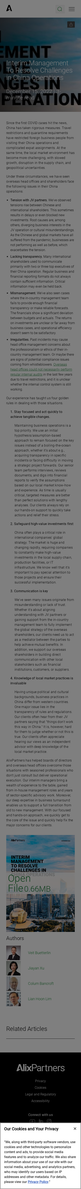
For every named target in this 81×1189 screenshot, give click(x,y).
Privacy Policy (38, 1182)
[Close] (75, 1128)
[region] (40, 1156)
